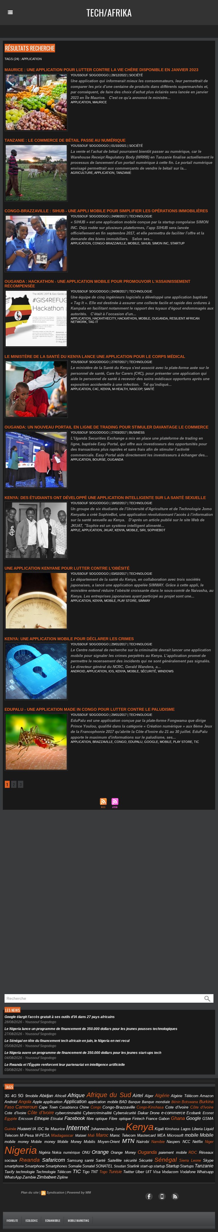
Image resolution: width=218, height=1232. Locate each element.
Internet (77, 1128)
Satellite (115, 1160)
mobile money (17, 1142)
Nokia (56, 1153)
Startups (187, 1166)
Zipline (62, 1177)
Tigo (85, 1172)
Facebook (74, 1118)
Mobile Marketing (78, 1220)
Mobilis (89, 1142)
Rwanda (29, 1160)
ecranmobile (52, 1220)
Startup (177, 243)
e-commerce (173, 1113)
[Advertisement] (45, 903)
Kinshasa (172, 1129)
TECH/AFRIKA (109, 12)
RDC (192, 1152)
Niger (209, 1142)
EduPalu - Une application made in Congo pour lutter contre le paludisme (90, 709)
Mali (91, 1135)
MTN (128, 1141)
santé (149, 389)
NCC (186, 1142)
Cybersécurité (124, 1113)
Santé (100, 1161)
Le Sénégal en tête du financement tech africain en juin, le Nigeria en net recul (67, 1041)
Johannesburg (102, 1129)
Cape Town (48, 1107)
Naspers (173, 1142)
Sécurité (145, 1161)
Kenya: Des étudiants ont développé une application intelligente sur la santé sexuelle (105, 497)
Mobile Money (69, 1142)
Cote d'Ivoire (176, 1107)
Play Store (127, 600)
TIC (196, 741)
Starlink (133, 1166)
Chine (84, 1107)
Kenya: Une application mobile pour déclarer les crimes (69, 638)
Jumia (120, 1129)
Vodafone (188, 1172)
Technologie (46, 1172)
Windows (165, 671)
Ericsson (25, 1118)
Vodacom (170, 1171)
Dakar (143, 1113)
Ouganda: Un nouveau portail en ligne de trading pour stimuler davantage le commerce (106, 427)
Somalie (74, 1166)
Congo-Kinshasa (150, 1107)
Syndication (55, 1192)
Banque (134, 1102)
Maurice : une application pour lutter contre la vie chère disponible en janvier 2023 (101, 69)
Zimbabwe (46, 1177)
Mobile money (43, 1142)
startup (159, 1166)
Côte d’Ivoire (41, 1112)
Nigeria (21, 1150)
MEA (161, 1136)
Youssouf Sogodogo (90, 75)
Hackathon (127, 318)
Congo (120, 741)
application (81, 102)
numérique (71, 1153)
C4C (96, 389)
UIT (149, 1172)
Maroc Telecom (123, 1135)
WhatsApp (13, 1177)
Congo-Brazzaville (109, 243)
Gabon (164, 1118)
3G (7, 1096)
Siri (143, 530)
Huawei (24, 1128)
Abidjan (46, 1095)
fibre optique (97, 1118)
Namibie (158, 1142)
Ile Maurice (55, 1129)
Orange (100, 1152)
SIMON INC (160, 243)
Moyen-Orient (109, 1142)
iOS (111, 671)
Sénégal (165, 1159)
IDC (40, 1129)
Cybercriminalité (97, 1113)
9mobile (31, 1096)
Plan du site (30, 1192)
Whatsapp (205, 1172)
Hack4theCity (104, 318)
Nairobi (142, 1141)
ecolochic (31, 1220)
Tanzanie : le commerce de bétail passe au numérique (65, 140)
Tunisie (115, 1171)
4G (13, 1095)
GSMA (207, 1118)
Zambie (29, 1177)
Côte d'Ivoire (201, 1107)
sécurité (148, 671)
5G (21, 1095)
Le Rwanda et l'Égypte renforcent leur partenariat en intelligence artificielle (65, 1065)
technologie (25, 1172)
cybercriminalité (68, 1113)
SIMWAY (144, 600)
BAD (123, 1102)
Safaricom (53, 1160)
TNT (94, 1172)
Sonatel (88, 1166)
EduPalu (135, 741)
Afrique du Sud (109, 1095)
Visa (156, 1172)
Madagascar (62, 1135)
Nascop (135, 389)
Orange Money (123, 1152)
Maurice (100, 102)
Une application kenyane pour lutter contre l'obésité (67, 568)
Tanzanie (123, 172)
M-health (120, 389)
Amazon (206, 1096)
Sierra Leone (190, 1161)
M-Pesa (27, 1135)
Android (78, 671)
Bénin (176, 1102)
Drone (155, 1113)
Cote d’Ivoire (15, 1113)
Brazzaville (103, 741)
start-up (146, 1166)
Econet (208, 1113)
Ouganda (160, 318)
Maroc (102, 1135)
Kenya (105, 389)
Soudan (120, 1166)
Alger (149, 1096)
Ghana (178, 1118)
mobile (133, 243)
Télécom (64, 1172)
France (151, 1119)
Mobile (206, 1135)
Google (151, 741)
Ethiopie (41, 1118)
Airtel (138, 1095)
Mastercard (146, 1135)
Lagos (186, 1129)
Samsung (75, 1160)
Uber (139, 1171)
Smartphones (56, 1166)
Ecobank (193, 1113)
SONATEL (104, 1166)
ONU (86, 1153)
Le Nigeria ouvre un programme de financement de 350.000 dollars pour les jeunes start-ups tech (83, 1053)
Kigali (159, 1129)
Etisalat (57, 1118)
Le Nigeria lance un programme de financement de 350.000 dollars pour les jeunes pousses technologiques (91, 1029)
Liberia (197, 1129)
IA (34, 1128)
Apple (75, 530)
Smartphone (35, 1166)
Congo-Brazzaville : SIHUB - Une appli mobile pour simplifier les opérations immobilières (106, 211)
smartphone (14, 1166)
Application (75, 1101)
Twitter (128, 1172)
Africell (60, 1096)
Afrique (76, 1095)
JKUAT (108, 530)
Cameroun (26, 1107)
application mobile (103, 1102)
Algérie (162, 1095)
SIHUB (145, 243)
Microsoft (175, 1135)
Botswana (190, 1102)
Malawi (80, 1136)
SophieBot (156, 530)
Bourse (99, 459)
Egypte (11, 1118)
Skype (208, 1161)
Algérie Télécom (184, 1096)
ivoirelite (12, 1220)
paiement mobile (173, 1153)
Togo (103, 1172)
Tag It (93, 322)
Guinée (10, 1129)
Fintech (138, 1119)
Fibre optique (120, 1119)
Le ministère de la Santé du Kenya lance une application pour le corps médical (95, 356)
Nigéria (44, 1153)
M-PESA (42, 1135)
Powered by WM (79, 1192)
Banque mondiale (156, 1102)
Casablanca (68, 1107)
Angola (24, 1101)
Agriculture (82, 172)
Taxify (9, 1172)
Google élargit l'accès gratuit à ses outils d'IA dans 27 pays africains (60, 1017)
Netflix (197, 1142)
